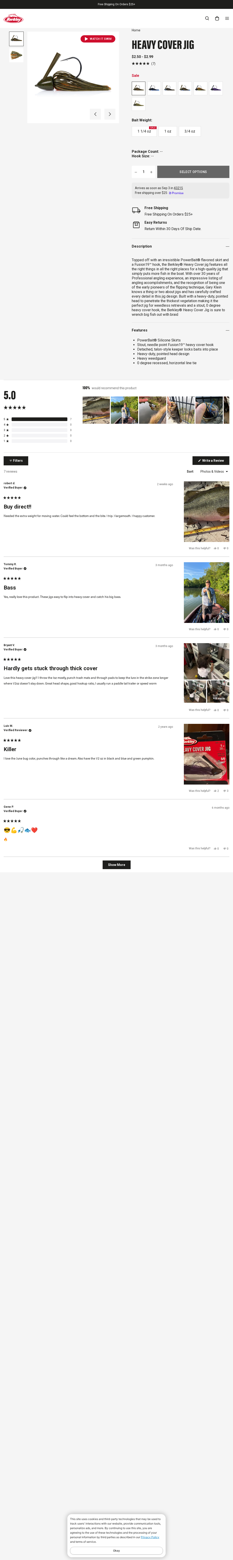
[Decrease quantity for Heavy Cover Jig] (136, 172)
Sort (190, 471)
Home (136, 30)
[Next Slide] (225, 410)
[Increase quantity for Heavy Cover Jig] (151, 172)
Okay (116, 1550)
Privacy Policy (150, 1537)
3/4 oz (190, 131)
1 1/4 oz (146, 130)
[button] (95, 114)
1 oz (167, 131)
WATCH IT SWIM (100, 38)
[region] (156, 410)
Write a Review (215, 462)
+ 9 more (219, 698)
